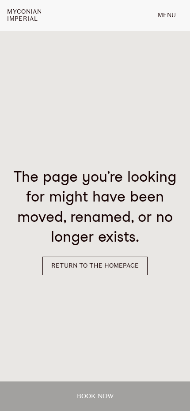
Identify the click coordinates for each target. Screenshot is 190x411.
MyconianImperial (24, 15)
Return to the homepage (95, 265)
